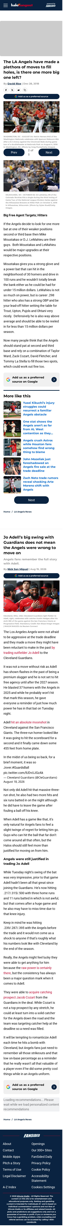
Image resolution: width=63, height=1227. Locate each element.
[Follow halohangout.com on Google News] (54, 379)
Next (49, 152)
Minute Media (23, 1196)
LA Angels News (22, 511)
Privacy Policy (41, 1163)
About (7, 1144)
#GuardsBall (20, 767)
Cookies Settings (43, 1187)
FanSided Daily (41, 1156)
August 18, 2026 (14, 782)
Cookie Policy (40, 1169)
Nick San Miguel (18, 569)
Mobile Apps (11, 1156)
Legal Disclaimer (14, 1176)
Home (7, 511)
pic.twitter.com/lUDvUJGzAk (23, 773)
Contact (8, 1150)
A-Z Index (9, 1187)
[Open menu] (6, 5)
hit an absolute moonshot (29, 722)
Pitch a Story (11, 1163)
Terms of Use (12, 1169)
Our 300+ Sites (41, 1150)
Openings (38, 1144)
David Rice (14, 83)
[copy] (24, 90)
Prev (14, 152)
